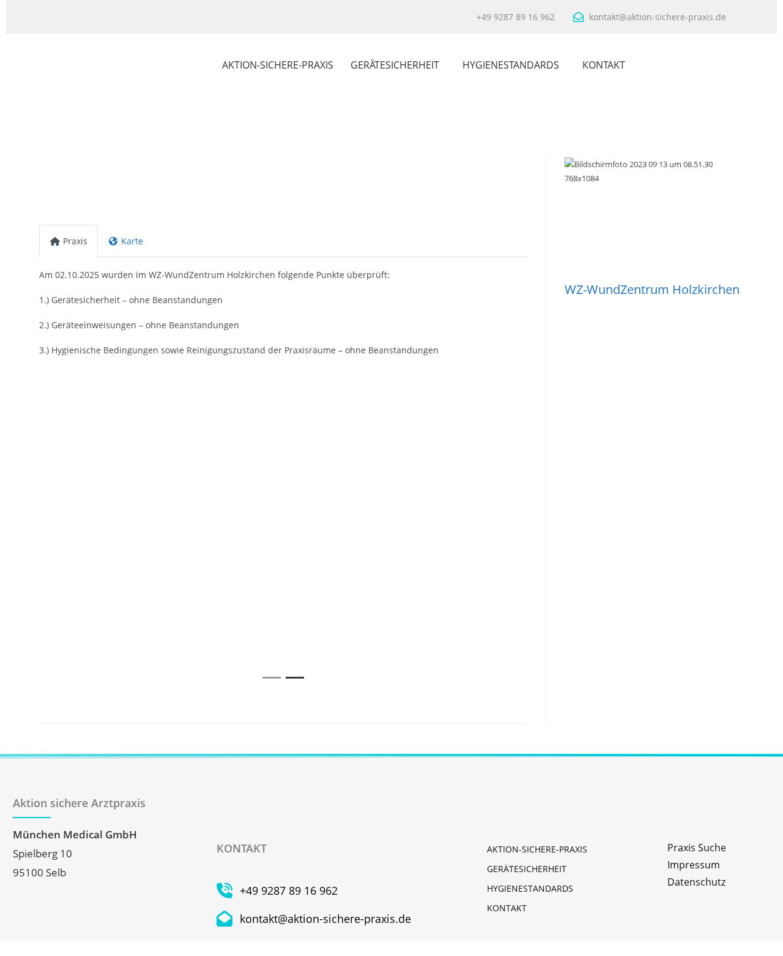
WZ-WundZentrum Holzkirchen (652, 289)
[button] (76, 527)
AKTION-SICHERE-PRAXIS (277, 65)
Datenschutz (696, 882)
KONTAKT (603, 65)
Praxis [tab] (75, 241)
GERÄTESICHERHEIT (395, 65)
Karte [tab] (132, 241)
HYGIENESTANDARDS (510, 65)
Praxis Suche (696, 847)
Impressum (693, 864)
